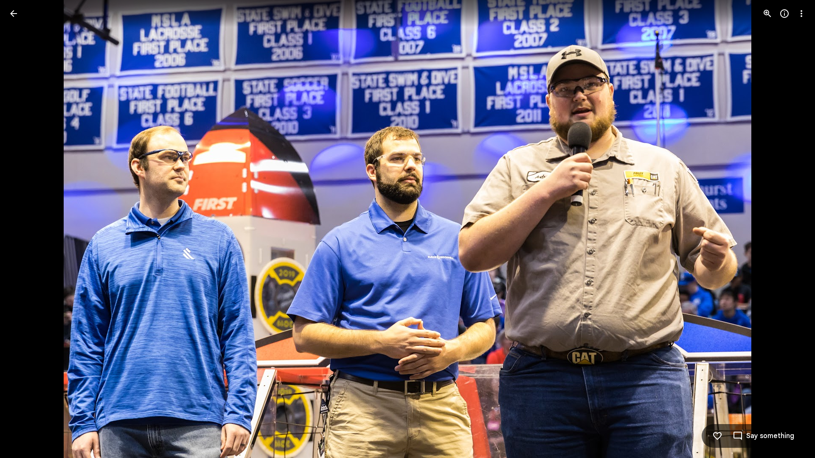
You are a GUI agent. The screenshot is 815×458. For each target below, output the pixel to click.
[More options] (801, 13)
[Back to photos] (13, 13)
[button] (24, 229)
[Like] (717, 436)
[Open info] (784, 13)
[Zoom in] (767, 13)
